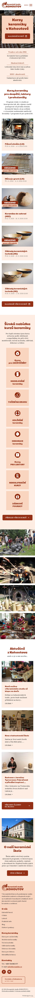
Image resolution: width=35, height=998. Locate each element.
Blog (3, 924)
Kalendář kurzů (7, 912)
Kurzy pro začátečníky (10, 937)
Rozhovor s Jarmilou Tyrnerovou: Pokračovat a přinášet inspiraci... (16, 780)
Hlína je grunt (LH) (14, 178)
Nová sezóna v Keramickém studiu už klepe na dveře (16, 688)
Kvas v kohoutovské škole (17, 735)
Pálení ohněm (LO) (14, 143)
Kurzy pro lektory (8, 952)
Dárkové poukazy (8, 927)
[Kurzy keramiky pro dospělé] (12, 5)
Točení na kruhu (7, 943)
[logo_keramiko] (13, 887)
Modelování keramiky (9, 940)
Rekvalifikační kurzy (9, 955)
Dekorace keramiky (8, 949)
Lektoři (4, 918)
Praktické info (7, 921)
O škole (4, 915)
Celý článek (8, 703)
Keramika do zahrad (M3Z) (15, 215)
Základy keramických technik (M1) (16, 252)
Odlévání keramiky (8, 946)
